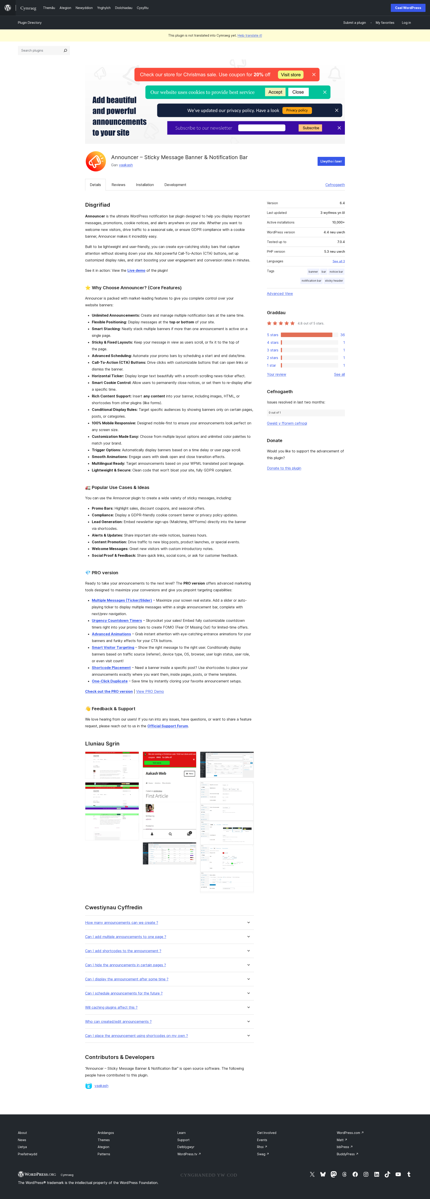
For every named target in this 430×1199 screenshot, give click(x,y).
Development (175, 184)
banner (313, 271)
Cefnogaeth (335, 184)
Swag (263, 1154)
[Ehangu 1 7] (133, 757)
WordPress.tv (189, 1154)
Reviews (118, 184)
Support (183, 1140)
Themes (104, 1140)
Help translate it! (250, 35)
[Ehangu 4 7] (190, 757)
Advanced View (280, 293)
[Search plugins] (65, 50)
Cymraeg (67, 1175)
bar (324, 271)
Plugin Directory (30, 22)
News (22, 1140)
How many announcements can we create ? (121, 923)
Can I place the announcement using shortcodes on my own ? (136, 1036)
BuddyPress (348, 1154)
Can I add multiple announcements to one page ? (125, 937)
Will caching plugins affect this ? (111, 1007)
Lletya (22, 1147)
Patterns (104, 1154)
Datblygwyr (185, 1147)
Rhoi (262, 1147)
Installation (145, 184)
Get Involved (266, 1133)
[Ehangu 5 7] (190, 848)
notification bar (311, 280)
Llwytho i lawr (331, 161)
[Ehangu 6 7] (248, 757)
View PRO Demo (150, 691)
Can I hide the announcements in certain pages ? (125, 965)
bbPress (345, 1147)
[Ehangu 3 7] (133, 819)
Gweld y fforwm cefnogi (287, 423)
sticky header (334, 280)
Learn (181, 1133)
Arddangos (106, 1133)
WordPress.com (350, 1133)
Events (262, 1140)
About (22, 1133)
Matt (342, 1140)
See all (339, 374)
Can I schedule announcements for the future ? (124, 993)
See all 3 (339, 261)
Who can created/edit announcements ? (118, 1021)
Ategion (103, 1147)
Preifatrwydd (27, 1154)
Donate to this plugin (284, 468)
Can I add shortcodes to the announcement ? (123, 951)
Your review (276, 374)
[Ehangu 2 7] (133, 788)
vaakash (126, 165)
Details (95, 184)
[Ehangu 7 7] (248, 787)
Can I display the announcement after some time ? (126, 979)
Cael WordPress (408, 8)
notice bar (336, 271)
